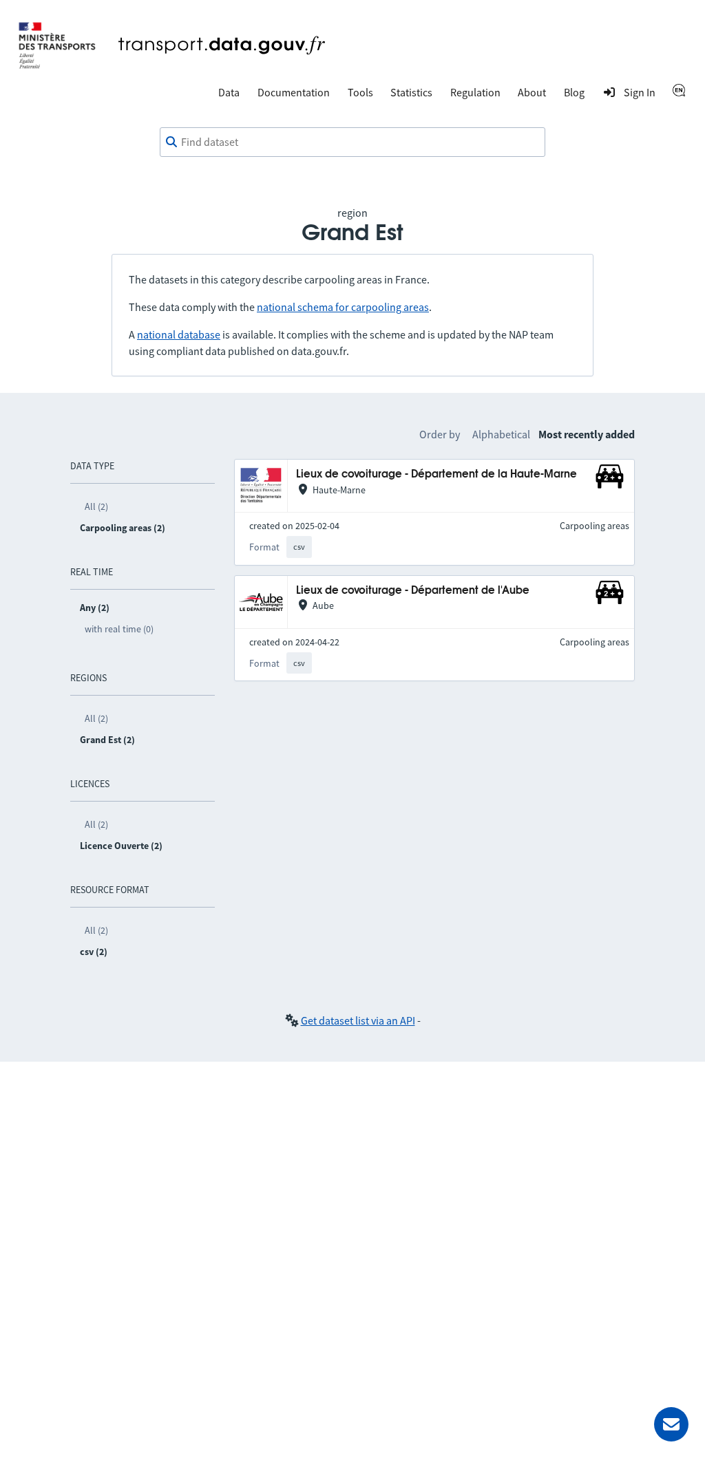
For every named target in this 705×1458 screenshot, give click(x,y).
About (532, 92)
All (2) (96, 506)
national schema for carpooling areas (343, 307)
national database (178, 334)
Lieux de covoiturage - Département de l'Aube (412, 591)
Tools (360, 92)
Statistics (411, 92)
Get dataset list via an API (358, 1020)
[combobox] (352, 142)
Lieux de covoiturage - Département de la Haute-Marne (436, 474)
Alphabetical (501, 434)
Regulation (475, 92)
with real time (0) (119, 629)
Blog (574, 92)
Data (229, 92)
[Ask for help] (671, 1424)
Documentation (293, 92)
